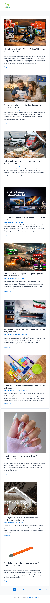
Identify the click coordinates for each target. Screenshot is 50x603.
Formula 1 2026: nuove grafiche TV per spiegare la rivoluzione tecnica (23, 274)
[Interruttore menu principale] (47, 5)
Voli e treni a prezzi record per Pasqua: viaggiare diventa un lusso (22, 162)
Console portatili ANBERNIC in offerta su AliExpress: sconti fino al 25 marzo (24, 50)
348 (24, 589)
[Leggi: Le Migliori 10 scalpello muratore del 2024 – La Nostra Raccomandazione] (20, 552)
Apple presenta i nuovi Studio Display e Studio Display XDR (25, 218)
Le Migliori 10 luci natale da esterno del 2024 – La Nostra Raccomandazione (23, 519)
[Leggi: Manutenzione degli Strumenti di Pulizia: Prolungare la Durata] (25, 369)
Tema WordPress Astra (33, 597)
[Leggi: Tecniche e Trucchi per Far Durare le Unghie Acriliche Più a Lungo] (25, 432)
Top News (17, 390)
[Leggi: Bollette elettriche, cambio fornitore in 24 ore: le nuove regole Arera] (25, 88)
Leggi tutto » (7, 67)
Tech (16, 54)
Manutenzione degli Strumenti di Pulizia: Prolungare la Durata (24, 386)
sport (16, 278)
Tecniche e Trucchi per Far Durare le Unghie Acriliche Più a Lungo (21, 457)
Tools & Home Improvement (22, 568)
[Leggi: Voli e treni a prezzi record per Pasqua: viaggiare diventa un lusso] (25, 144)
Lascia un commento (9, 54)
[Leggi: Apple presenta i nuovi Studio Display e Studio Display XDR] (25, 200)
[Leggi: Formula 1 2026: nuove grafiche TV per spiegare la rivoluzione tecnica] (25, 257)
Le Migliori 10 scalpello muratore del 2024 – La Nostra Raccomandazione (22, 564)
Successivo (43, 589)
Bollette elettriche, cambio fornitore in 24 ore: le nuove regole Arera (22, 106)
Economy (17, 110)
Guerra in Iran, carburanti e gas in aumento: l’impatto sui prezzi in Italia (24, 330)
